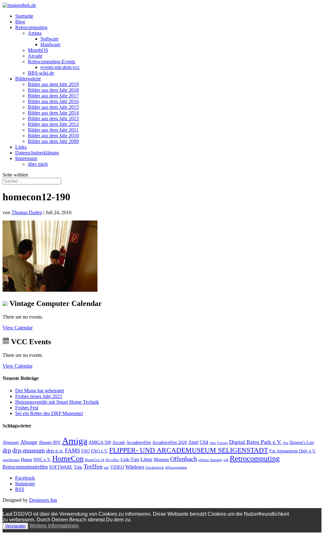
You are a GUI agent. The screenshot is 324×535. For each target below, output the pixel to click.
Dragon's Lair (302, 442)
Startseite (24, 16)
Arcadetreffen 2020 (169, 442)
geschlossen (11, 460)
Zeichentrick (155, 467)
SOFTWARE (60, 467)
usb (106, 467)
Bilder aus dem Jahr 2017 (53, 95)
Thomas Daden (26, 212)
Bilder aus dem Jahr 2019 (53, 84)
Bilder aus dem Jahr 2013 (53, 118)
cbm (212, 443)
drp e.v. (55, 450)
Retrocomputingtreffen (25, 467)
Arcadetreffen (138, 442)
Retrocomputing (31, 27)
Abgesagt (11, 442)
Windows (134, 467)
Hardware (50, 44)
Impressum (26, 158)
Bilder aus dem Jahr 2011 (53, 130)
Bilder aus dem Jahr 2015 (53, 107)
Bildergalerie (28, 78)
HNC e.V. (42, 459)
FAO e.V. (99, 451)
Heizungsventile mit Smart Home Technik (57, 402)
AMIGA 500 (100, 442)
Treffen (93, 466)
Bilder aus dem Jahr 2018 (53, 90)
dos (285, 443)
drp (7, 450)
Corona (222, 443)
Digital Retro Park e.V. (255, 442)
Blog (20, 21)
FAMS (72, 450)
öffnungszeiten (176, 467)
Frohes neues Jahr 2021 (38, 396)
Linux (146, 459)
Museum (161, 459)
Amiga (34, 33)
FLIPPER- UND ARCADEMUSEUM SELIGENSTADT (188, 450)
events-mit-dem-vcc (60, 67)
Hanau (26, 459)
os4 (225, 460)
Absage (28, 442)
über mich (38, 164)
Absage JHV (50, 442)
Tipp (78, 467)
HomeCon (68, 458)
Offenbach (183, 458)
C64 (204, 442)
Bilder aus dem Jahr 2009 (53, 141)
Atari (193, 442)
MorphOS (38, 50)
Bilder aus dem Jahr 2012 (53, 124)
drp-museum (28, 450)
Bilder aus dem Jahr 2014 (53, 112)
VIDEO (117, 467)
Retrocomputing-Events (51, 61)
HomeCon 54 (94, 460)
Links (21, 147)
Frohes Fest (26, 407)
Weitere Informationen (54, 525)
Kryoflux (112, 460)
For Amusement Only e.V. (292, 451)
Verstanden (15, 526)
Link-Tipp (130, 459)
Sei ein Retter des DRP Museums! (49, 413)
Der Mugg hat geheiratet (39, 390)
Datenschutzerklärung (37, 152)
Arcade (35, 56)
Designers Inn (43, 500)
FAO (85, 451)
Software (49, 38)
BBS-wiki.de (41, 73)
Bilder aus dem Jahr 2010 (53, 135)
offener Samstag (210, 460)
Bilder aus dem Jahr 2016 (53, 101)
